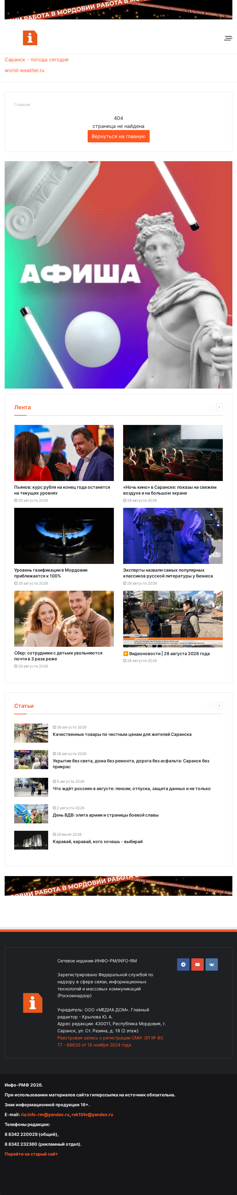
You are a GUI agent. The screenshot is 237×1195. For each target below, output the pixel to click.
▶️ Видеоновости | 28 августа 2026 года (166, 653)
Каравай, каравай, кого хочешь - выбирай (98, 841)
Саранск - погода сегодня (37, 59)
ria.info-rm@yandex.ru (45, 1114)
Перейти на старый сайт (31, 1153)
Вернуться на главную (119, 136)
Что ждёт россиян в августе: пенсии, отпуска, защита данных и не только (132, 788)
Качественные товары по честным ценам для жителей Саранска (122, 734)
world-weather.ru (24, 70)
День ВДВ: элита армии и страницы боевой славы (106, 815)
